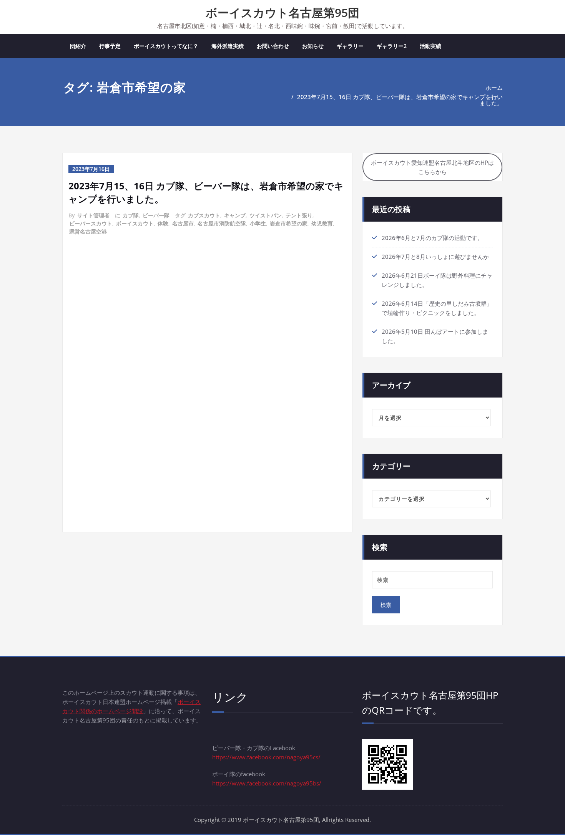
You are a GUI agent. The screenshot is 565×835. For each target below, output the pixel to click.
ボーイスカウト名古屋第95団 (282, 12)
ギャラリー (350, 46)
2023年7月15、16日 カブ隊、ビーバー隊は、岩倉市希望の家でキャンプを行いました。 (400, 100)
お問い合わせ (273, 46)
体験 (163, 223)
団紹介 (78, 46)
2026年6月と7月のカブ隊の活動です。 (432, 238)
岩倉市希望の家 (288, 223)
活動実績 (430, 46)
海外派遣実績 (227, 46)
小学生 (258, 223)
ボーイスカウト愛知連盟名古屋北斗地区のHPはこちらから (432, 167)
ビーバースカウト (90, 223)
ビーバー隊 (156, 215)
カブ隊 (131, 215)
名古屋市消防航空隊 (222, 223)
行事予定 (110, 46)
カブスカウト (204, 215)
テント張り (299, 215)
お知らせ (313, 46)
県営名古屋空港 (88, 231)
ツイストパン (265, 215)
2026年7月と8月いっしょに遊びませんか (435, 256)
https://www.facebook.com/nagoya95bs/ (266, 783)
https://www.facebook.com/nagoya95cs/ (266, 757)
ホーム (494, 87)
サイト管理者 (93, 215)
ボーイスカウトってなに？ (166, 46)
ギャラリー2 (392, 46)
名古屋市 (183, 223)
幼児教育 (322, 223)
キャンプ (235, 215)
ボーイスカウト (135, 223)
